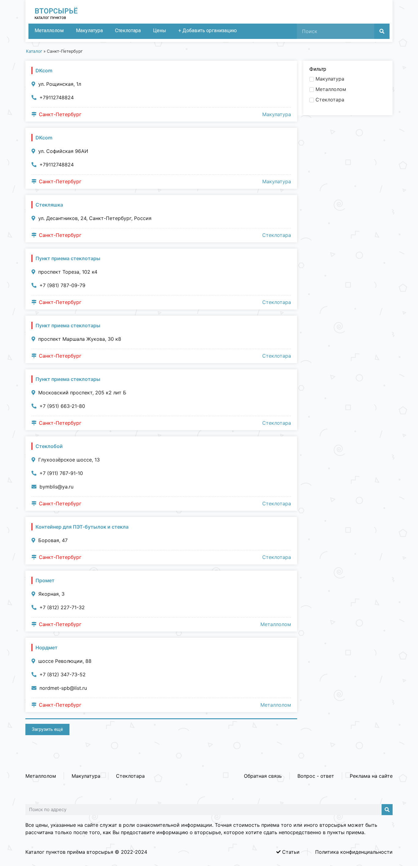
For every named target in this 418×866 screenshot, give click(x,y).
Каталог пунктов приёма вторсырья (69, 852)
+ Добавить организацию (207, 30)
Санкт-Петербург (60, 114)
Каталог (34, 51)
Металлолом (49, 30)
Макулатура (89, 30)
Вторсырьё (56, 11)
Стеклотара (128, 30)
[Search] (382, 31)
